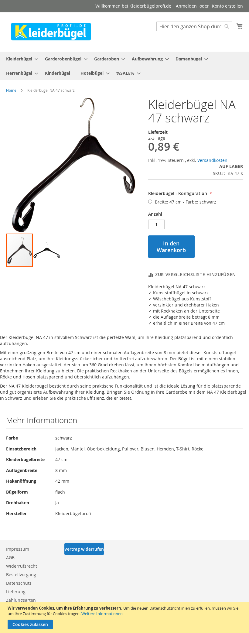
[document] (125, 617)
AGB (10, 557)
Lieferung (16, 591)
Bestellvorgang (21, 574)
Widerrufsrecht (21, 566)
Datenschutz (19, 583)
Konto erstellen (227, 6)
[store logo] (51, 31)
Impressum (17, 549)
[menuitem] (20, 59)
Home (11, 90)
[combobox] (194, 26)
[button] (46, 250)
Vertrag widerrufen (84, 549)
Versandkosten (212, 160)
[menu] (124, 66)
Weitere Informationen (102, 613)
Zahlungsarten (21, 600)
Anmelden (186, 6)
